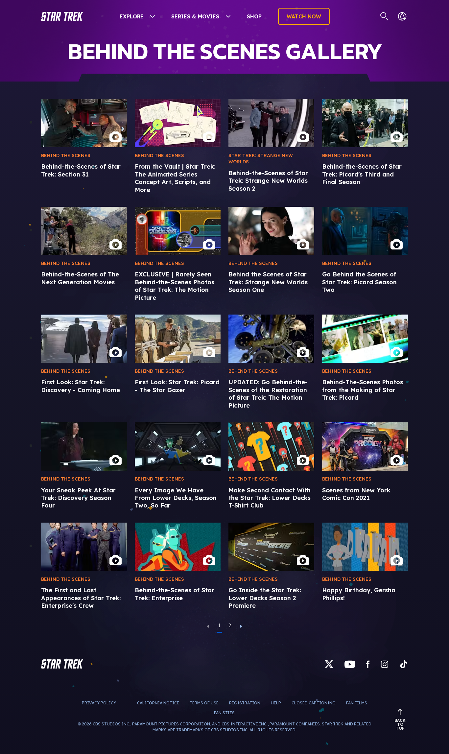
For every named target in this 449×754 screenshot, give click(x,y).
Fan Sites (224, 712)
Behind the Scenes (65, 155)
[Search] (384, 16)
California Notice (158, 702)
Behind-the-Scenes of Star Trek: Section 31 (81, 170)
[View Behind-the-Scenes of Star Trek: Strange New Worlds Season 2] (271, 123)
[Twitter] (329, 664)
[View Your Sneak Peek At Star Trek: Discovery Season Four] (84, 446)
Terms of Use (204, 702)
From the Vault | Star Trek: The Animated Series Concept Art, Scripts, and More (175, 178)
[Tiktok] (403, 664)
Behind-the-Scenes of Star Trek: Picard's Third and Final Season (362, 174)
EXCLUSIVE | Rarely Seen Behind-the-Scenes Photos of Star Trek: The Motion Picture (174, 286)
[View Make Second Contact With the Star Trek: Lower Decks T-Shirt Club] (271, 446)
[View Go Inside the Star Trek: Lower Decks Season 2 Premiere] (271, 547)
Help (276, 702)
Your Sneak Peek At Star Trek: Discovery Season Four (78, 497)
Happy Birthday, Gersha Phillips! (358, 593)
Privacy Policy (99, 702)
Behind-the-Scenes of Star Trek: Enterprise (174, 593)
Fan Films (356, 702)
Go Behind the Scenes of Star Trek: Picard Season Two (359, 282)
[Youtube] (349, 664)
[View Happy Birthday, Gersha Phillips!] (365, 547)
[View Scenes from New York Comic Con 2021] (365, 446)
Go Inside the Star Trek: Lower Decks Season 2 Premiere (264, 597)
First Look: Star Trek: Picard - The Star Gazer (177, 385)
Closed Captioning (314, 702)
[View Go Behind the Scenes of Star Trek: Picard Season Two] (365, 231)
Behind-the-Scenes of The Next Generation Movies (80, 278)
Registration (244, 702)
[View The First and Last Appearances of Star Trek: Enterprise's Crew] (84, 547)
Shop (254, 16)
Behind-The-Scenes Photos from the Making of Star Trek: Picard (362, 389)
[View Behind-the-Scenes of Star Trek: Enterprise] (178, 547)
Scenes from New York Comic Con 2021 (356, 494)
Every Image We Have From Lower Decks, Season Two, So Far (176, 497)
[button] (62, 16)
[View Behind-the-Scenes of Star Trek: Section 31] (84, 123)
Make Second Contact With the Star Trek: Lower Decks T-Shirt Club (269, 497)
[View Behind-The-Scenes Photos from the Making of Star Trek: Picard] (365, 339)
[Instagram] (384, 664)
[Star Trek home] (62, 664)
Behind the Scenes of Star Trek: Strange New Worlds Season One (268, 282)
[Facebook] (368, 664)
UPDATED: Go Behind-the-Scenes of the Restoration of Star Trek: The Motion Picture (268, 393)
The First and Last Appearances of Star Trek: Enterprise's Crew (81, 597)
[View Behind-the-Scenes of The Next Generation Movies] (84, 231)
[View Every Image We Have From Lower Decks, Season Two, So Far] (178, 446)
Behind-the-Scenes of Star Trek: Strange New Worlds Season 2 (268, 180)
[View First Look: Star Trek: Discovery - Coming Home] (84, 339)
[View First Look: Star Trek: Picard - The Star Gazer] (178, 339)
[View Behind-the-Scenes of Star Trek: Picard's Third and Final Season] (365, 123)
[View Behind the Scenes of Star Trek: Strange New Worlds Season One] (271, 231)
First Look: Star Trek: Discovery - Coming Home (80, 385)
